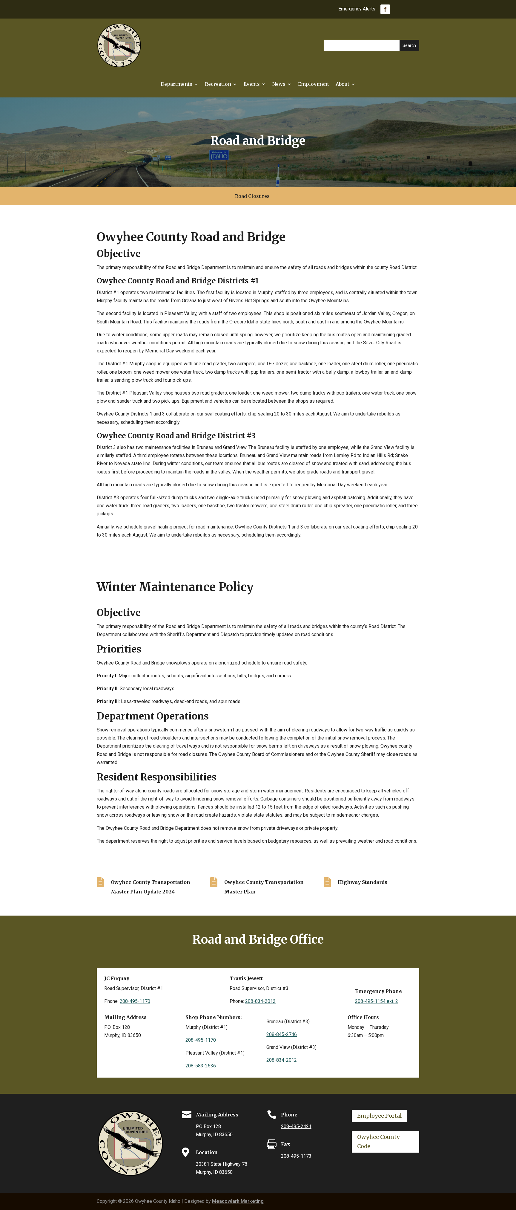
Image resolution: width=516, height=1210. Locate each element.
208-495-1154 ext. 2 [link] (376, 1001)
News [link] (278, 84)
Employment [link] (313, 84)
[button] (409, 45)
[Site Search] (275, 196)
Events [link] (252, 84)
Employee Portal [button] (379, 1115)
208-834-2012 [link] (260, 1001)
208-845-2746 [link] (281, 1034)
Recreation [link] (218, 84)
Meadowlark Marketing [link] (238, 1201)
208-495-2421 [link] (296, 1126)
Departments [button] (176, 84)
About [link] (342, 84)
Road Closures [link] (252, 196)
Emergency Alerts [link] (356, 9)
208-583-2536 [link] (200, 1066)
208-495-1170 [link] (135, 1001)
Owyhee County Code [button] (378, 1141)
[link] (385, 9)
